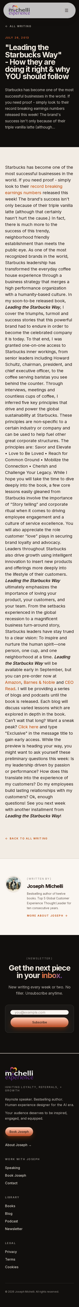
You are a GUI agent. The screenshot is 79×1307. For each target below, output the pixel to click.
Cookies (11, 1267)
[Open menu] (66, 10)
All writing (20, 26)
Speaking (12, 1168)
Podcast (11, 1221)
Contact (11, 1183)
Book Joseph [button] (19, 1131)
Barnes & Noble (39, 682)
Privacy (11, 1252)
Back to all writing (29, 838)
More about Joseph (45, 915)
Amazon (13, 682)
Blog (8, 1213)
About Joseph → (18, 1145)
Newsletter (14, 1229)
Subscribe (39, 1022)
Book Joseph (15, 1175)
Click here (29, 726)
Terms (10, 1259)
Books (10, 1206)
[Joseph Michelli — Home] (19, 10)
